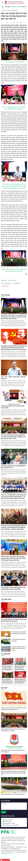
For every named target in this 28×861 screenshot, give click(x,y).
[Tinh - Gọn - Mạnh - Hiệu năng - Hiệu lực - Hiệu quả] (14, 367)
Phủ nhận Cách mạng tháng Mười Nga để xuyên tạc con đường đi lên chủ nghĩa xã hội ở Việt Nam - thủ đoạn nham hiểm (13, 527)
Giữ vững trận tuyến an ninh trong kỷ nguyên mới (13, 794)
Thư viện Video (6, 599)
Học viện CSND (12, 280)
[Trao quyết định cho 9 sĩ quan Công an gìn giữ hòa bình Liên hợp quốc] (14, 610)
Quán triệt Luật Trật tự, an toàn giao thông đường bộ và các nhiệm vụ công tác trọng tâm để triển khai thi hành (13, 316)
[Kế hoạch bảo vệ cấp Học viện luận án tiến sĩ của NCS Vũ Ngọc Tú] (14, 741)
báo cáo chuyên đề (6, 283)
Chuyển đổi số (5, 286)
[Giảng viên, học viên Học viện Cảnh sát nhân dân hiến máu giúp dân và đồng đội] (20, 661)
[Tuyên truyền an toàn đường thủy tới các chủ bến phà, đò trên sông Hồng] (14, 578)
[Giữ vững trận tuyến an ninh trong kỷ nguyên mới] (14, 785)
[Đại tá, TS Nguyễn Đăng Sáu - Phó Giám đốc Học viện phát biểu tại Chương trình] (14, 94)
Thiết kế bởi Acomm (6, 853)
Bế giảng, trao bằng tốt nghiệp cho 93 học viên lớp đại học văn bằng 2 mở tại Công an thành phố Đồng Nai (13, 773)
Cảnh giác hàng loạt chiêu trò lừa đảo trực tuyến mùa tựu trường (19, 648)
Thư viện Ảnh (5, 654)
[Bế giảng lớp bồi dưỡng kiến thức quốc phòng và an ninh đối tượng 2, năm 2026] (14, 720)
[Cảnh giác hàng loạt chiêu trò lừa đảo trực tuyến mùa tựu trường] (6, 649)
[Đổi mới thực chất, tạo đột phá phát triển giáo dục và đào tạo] (6, 634)
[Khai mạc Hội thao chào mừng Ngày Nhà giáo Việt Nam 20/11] (14, 456)
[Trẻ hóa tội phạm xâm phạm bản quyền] (6, 641)
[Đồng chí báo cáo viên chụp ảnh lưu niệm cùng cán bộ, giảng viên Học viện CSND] (14, 258)
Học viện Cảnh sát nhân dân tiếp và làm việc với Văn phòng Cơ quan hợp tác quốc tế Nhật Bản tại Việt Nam (7, 683)
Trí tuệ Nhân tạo (17, 283)
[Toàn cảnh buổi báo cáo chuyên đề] (14, 51)
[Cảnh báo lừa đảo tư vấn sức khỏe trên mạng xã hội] (14, 396)
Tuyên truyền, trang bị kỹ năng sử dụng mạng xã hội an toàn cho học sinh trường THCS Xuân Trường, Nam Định (13, 558)
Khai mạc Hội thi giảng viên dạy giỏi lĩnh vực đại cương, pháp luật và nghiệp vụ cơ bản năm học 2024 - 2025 (13, 436)
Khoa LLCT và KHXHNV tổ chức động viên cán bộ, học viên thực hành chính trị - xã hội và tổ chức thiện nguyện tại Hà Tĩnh (13, 496)
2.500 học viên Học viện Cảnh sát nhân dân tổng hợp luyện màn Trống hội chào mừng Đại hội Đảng (7, 669)
